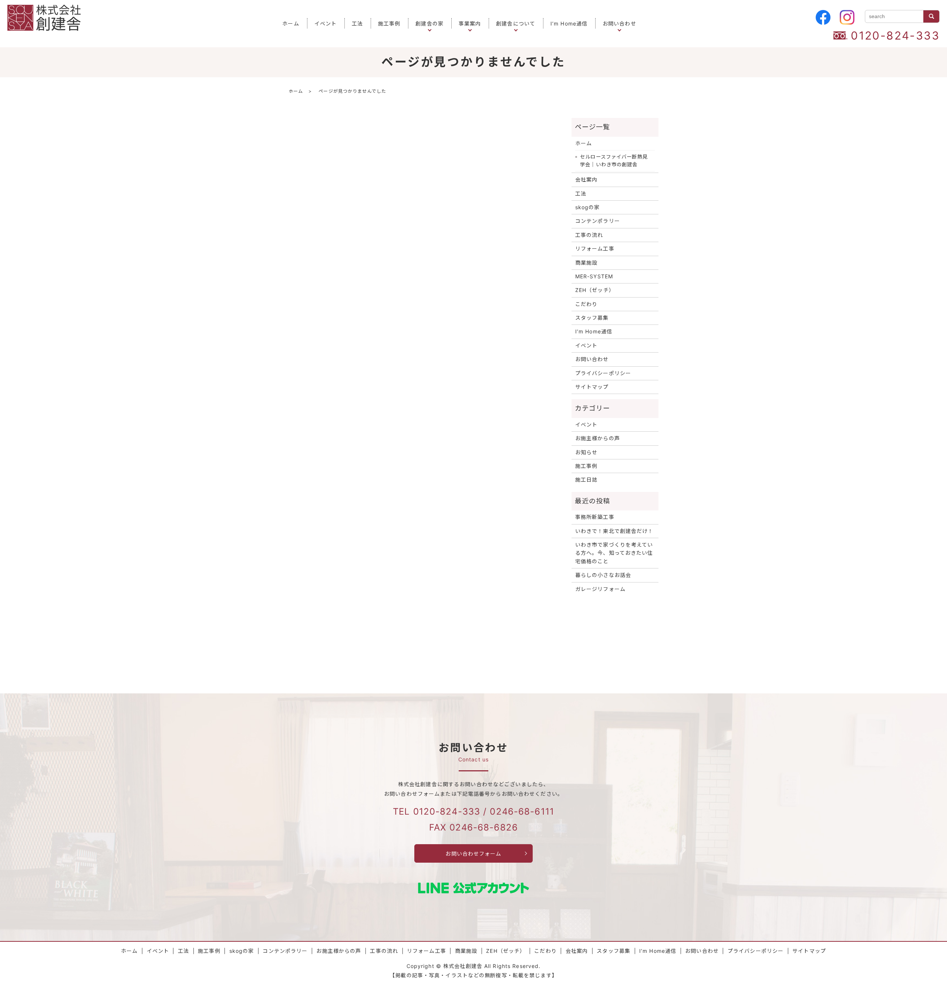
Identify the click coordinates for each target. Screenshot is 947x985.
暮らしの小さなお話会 (603, 575)
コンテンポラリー (597, 221)
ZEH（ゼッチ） (594, 290)
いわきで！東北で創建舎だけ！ (614, 531)
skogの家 (587, 207)
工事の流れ (589, 235)
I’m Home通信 (568, 23)
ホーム (290, 23)
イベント (325, 23)
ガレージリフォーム (600, 589)
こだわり (586, 304)
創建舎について (515, 23)
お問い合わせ (619, 23)
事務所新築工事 (594, 517)
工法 (357, 23)
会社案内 (586, 179)
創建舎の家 (429, 23)
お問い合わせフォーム (473, 853)
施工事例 (389, 23)
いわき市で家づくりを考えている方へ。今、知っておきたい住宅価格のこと (614, 552)
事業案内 (470, 23)
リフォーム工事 (594, 248)
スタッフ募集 (592, 318)
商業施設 (586, 262)
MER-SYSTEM (594, 276)
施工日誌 (586, 479)
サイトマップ (592, 387)
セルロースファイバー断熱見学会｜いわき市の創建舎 (614, 161)
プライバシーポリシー (603, 373)
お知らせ (586, 452)
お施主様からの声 (597, 438)
